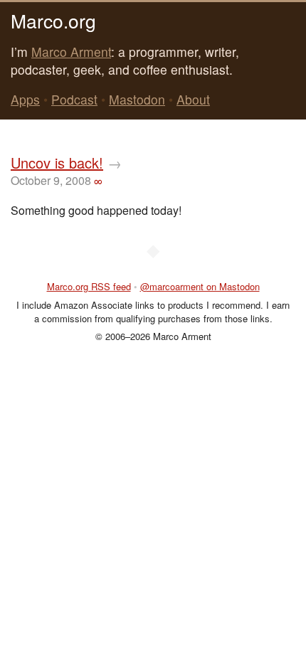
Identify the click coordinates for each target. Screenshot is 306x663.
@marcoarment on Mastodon (200, 286)
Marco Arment (71, 51)
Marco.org (53, 20)
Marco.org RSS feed (89, 286)
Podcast (74, 99)
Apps (25, 99)
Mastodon (137, 99)
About (193, 99)
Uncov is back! (57, 162)
